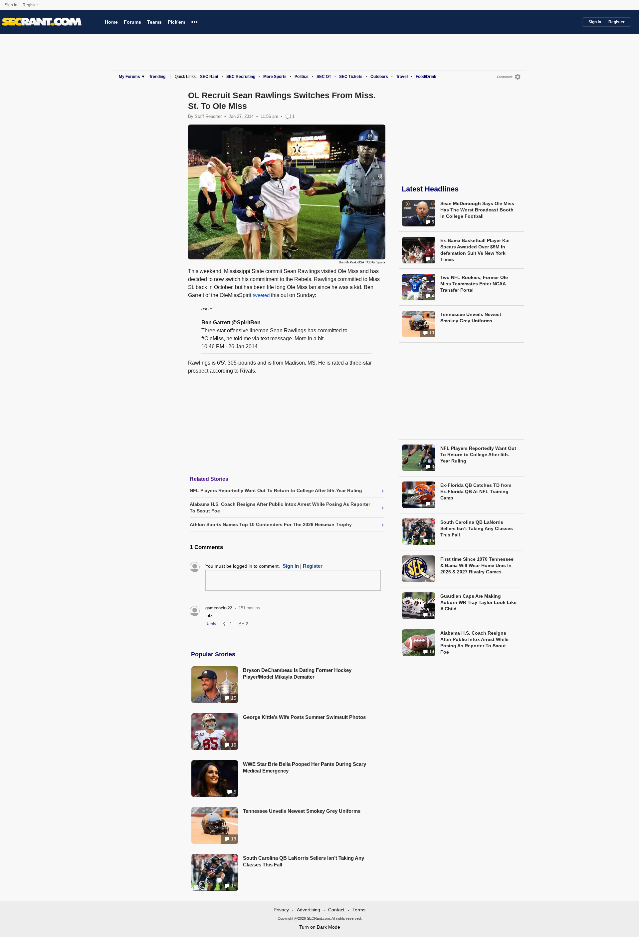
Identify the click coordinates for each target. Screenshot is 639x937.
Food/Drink (426, 76)
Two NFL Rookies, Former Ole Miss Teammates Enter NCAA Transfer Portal (474, 284)
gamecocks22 (218, 608)
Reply (210, 623)
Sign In (11, 5)
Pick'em (176, 22)
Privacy (281, 909)
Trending (157, 76)
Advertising (308, 909)
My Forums (129, 76)
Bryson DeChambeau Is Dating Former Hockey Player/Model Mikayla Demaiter (297, 673)
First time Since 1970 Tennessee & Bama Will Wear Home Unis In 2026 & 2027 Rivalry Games (477, 565)
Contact (336, 909)
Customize (505, 77)
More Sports (275, 76)
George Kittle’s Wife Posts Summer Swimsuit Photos (304, 717)
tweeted (262, 295)
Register (31, 5)
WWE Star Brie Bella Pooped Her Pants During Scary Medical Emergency (304, 767)
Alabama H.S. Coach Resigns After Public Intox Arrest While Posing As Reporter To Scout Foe (474, 642)
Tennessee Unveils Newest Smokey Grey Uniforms (301, 811)
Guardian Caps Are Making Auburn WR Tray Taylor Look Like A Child (478, 602)
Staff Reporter (208, 116)
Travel (402, 76)
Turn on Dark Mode (319, 927)
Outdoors (379, 76)
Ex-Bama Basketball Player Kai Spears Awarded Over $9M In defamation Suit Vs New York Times (475, 250)
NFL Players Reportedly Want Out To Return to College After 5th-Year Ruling (478, 455)
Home (111, 22)
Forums (132, 22)
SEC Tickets (350, 76)
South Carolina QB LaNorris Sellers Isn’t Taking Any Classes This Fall (303, 861)
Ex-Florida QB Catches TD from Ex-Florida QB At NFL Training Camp (475, 491)
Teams (154, 22)
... (194, 21)
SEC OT (324, 76)
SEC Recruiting (240, 76)
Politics (302, 76)
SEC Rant (209, 76)
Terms (358, 909)
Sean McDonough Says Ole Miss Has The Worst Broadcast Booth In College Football (477, 210)
